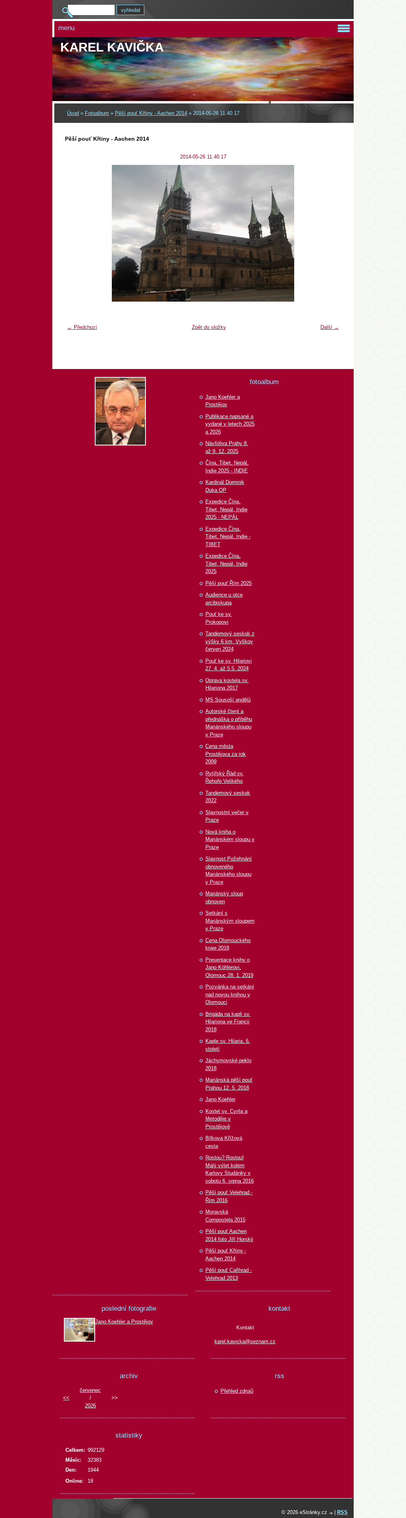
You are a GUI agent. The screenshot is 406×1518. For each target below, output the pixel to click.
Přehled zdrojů (236, 1391)
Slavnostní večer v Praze (227, 816)
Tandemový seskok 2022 (227, 797)
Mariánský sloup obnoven (224, 897)
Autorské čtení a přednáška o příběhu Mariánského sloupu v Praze (228, 723)
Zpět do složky (209, 327)
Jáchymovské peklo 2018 (228, 1064)
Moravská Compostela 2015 (225, 1216)
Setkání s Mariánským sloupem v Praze (230, 920)
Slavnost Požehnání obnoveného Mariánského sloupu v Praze (228, 870)
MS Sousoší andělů (228, 700)
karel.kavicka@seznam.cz (245, 1341)
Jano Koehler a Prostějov (222, 401)
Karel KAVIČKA (112, 47)
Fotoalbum (97, 113)
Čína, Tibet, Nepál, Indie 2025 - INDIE (227, 467)
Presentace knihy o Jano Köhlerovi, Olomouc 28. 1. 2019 (229, 967)
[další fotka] (330, 233)
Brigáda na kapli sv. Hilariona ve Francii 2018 (228, 1021)
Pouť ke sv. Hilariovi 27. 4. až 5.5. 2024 (228, 665)
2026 (90, 1406)
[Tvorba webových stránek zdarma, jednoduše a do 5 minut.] (331, 1513)
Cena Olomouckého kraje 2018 (228, 944)
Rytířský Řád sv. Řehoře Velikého (224, 777)
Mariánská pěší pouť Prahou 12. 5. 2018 (229, 1084)
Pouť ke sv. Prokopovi (218, 618)
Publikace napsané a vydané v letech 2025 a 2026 (230, 424)
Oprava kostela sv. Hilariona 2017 (227, 684)
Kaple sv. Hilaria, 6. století (227, 1045)
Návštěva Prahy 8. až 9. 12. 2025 (226, 447)
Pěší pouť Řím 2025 (228, 583)
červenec (90, 1390)
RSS (342, 1512)
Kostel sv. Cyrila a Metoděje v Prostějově (226, 1119)
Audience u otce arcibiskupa (224, 599)
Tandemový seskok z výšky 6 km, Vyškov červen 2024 (230, 641)
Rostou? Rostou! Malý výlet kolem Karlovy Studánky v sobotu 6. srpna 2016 (229, 1169)
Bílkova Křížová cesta (223, 1142)
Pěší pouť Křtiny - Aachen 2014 (151, 113)
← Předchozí (82, 327)
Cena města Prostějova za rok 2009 (225, 754)
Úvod (73, 113)
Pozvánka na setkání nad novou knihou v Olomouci (229, 994)
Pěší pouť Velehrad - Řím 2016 (229, 1196)
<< (66, 1398)
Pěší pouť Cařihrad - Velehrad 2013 (228, 1274)
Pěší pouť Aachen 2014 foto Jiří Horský (229, 1235)
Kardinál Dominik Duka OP (224, 486)
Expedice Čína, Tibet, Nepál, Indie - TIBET (228, 536)
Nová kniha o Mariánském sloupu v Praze (230, 839)
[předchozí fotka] (76, 233)
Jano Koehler (220, 1099)
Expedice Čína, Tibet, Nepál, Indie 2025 (226, 563)
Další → (329, 327)
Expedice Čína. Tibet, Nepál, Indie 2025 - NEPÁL (226, 509)
